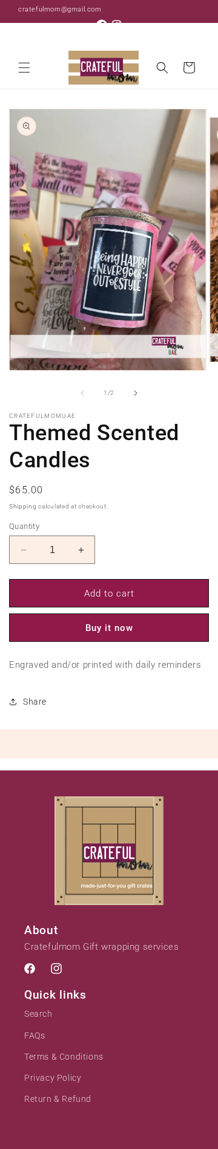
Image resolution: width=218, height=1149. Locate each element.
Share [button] (35, 701)
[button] (24, 67)
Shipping (23, 506)
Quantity (24, 526)
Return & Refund (57, 1099)
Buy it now (109, 628)
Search (38, 1014)
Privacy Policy (52, 1078)
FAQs (34, 1035)
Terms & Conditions (64, 1056)
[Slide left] (82, 393)
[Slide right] (135, 393)
